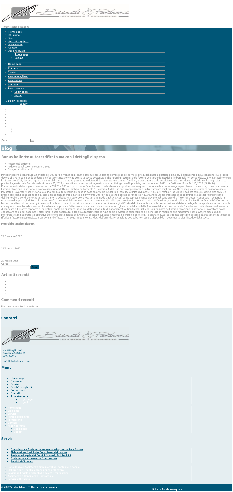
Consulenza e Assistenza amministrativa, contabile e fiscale (47, 449)
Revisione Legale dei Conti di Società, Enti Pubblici (41, 455)
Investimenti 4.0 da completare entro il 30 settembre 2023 (41, 230)
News (37, 169)
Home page (15, 31)
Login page (21, 54)
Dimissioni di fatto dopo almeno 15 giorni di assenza (37, 254)
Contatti (13, 47)
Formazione (15, 44)
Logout (19, 57)
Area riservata (16, 50)
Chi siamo (14, 35)
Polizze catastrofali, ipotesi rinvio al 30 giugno (34, 281)
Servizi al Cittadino (22, 461)
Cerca (4, 263)
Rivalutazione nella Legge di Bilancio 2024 (31, 293)
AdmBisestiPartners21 (43, 163)
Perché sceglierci (18, 41)
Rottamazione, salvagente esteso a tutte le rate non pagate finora (45, 287)
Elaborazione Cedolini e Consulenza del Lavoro (39, 452)
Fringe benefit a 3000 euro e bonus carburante (33, 242)
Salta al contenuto (11, 2)
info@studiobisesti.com (16, 26)
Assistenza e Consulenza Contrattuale (34, 458)
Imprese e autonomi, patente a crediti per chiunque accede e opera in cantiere (52, 290)
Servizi (12, 38)
